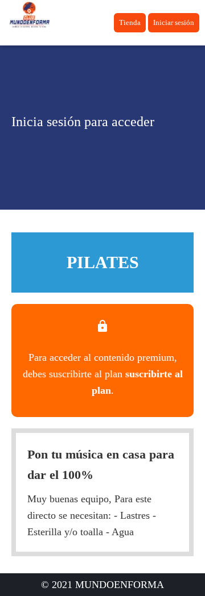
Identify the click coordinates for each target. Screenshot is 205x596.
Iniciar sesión (173, 22)
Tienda (130, 22)
